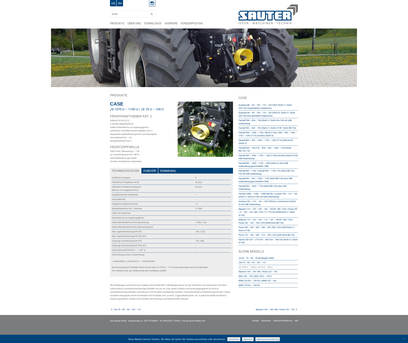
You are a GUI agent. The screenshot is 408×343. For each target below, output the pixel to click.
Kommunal (168, 170)
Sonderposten (207, 23)
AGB (296, 321)
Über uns (139, 23)
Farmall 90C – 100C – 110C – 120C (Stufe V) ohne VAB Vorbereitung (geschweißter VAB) (263, 165)
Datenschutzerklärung (282, 321)
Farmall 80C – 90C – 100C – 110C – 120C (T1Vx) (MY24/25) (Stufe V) (266, 142)
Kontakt (255, 321)
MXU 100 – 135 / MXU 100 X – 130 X (255, 276)
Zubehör (149, 170)
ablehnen (247, 339)
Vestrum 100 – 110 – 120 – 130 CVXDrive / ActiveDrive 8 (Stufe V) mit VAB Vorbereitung (267, 203)
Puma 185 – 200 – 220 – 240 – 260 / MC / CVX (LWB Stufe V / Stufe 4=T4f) (267, 229)
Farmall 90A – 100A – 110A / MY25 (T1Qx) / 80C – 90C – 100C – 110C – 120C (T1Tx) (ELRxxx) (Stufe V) (268, 134)
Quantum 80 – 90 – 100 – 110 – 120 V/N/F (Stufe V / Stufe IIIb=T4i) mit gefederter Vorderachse (265, 106)
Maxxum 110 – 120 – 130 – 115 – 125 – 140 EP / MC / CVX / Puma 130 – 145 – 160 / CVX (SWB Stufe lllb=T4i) (266, 221)
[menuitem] (113, 3)
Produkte (119, 23)
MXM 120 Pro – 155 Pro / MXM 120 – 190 (257, 280)
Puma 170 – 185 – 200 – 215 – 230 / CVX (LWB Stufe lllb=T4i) (267, 235)
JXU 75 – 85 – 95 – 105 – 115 (252, 262)
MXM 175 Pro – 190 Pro (249, 285)
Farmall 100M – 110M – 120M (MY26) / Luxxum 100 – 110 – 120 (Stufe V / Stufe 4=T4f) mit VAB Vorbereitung (268, 195)
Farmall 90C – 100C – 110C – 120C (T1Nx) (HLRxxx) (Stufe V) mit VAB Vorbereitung (268, 157)
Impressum (266, 321)
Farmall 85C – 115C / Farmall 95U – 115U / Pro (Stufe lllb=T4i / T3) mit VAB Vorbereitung (267, 172)
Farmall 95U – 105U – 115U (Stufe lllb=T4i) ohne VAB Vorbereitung (262, 187)
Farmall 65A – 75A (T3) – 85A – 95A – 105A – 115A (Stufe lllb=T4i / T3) (265, 149)
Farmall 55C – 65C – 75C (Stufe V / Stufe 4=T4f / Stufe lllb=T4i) (267, 128)
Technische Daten (125, 170)
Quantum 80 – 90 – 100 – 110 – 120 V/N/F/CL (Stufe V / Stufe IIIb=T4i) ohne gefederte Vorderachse (267, 114)
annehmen (234, 339)
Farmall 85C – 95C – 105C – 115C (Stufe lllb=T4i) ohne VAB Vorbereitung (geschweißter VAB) (265, 180)
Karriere (183, 23)
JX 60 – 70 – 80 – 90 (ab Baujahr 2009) (256, 258)
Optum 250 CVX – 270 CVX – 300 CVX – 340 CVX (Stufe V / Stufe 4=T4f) (268, 241)
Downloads (160, 23)
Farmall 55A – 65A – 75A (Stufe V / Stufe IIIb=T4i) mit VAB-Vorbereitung (265, 122)
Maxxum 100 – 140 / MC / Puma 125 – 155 (258, 271)
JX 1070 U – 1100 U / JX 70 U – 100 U (255, 267)
